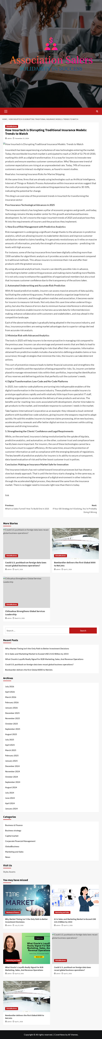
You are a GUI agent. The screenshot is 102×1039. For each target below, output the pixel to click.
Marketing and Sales (14, 852)
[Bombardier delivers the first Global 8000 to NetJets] (75, 543)
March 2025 (10, 750)
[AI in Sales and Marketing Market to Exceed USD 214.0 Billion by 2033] (75, 900)
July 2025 (9, 739)
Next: (75, 509)
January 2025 (11, 761)
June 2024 (10, 798)
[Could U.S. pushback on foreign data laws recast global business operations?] (26, 543)
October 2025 (11, 723)
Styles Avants (9, 871)
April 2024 (10, 803)
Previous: (27, 507)
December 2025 (12, 713)
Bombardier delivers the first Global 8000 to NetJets (74, 564)
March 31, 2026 (20, 618)
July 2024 (9, 792)
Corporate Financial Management (20, 841)
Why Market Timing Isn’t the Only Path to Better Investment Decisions (37, 648)
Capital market (11, 836)
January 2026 (11, 708)
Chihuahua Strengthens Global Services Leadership (25, 613)
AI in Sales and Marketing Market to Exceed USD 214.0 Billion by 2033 (37, 654)
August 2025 (11, 734)
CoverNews (59, 1034)
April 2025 (10, 745)
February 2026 (12, 702)
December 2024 (12, 766)
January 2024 (11, 808)
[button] (5, 111)
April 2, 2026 (19, 569)
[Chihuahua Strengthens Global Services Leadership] (26, 592)
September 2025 (12, 729)
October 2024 (11, 777)
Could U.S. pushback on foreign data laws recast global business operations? (25, 564)
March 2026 (10, 697)
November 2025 (12, 718)
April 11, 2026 (68, 925)
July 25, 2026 (19, 925)
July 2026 (9, 686)
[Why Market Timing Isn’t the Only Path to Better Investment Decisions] (26, 900)
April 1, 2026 (68, 569)
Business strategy (13, 830)
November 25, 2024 (22, 138)
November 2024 (12, 771)
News (7, 857)
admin (9, 138)
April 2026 (10, 692)
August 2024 (11, 787)
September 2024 (12, 782)
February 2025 (12, 755)
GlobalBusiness (11, 126)
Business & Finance (14, 825)
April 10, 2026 (19, 974)
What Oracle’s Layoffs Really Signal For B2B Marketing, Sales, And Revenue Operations (44, 659)
